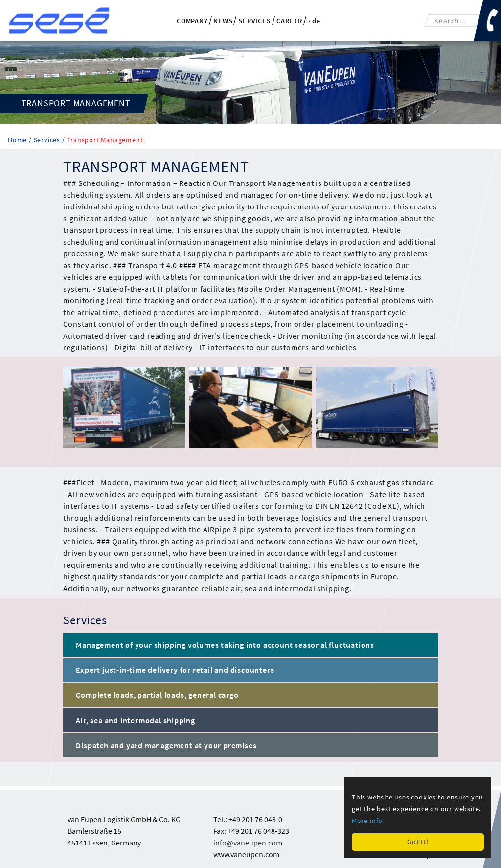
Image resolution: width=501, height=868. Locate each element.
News (222, 20)
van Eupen (59, 20)
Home (18, 140)
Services (254, 20)
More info (367, 820)
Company (192, 20)
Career (289, 20)
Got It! (417, 841)
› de (314, 21)
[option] (122, 407)
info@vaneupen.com (247, 842)
